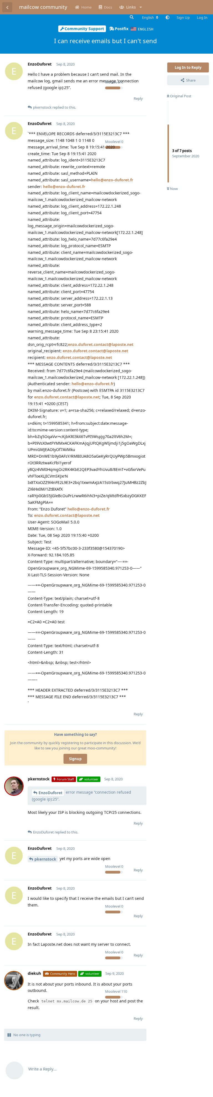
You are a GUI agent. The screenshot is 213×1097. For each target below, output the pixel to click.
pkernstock (45, 859)
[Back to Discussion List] (7, 7)
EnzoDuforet (50, 792)
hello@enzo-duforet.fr (112, 180)
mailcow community (43, 7)
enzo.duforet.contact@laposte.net (100, 344)
